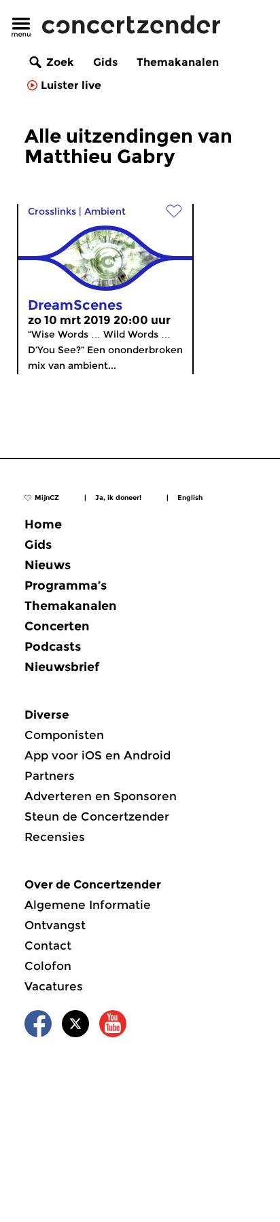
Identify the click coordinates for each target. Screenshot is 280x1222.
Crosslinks (52, 211)
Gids (105, 62)
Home (43, 524)
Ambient (105, 211)
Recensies (54, 837)
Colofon (47, 966)
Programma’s (65, 585)
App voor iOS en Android (97, 755)
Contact (47, 945)
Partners (49, 776)
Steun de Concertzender (96, 816)
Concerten (57, 626)
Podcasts (52, 646)
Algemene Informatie (87, 905)
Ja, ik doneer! (118, 497)
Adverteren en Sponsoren (100, 796)
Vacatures (53, 986)
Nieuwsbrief (61, 667)
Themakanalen (178, 62)
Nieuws (47, 565)
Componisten (64, 735)
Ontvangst (55, 925)
